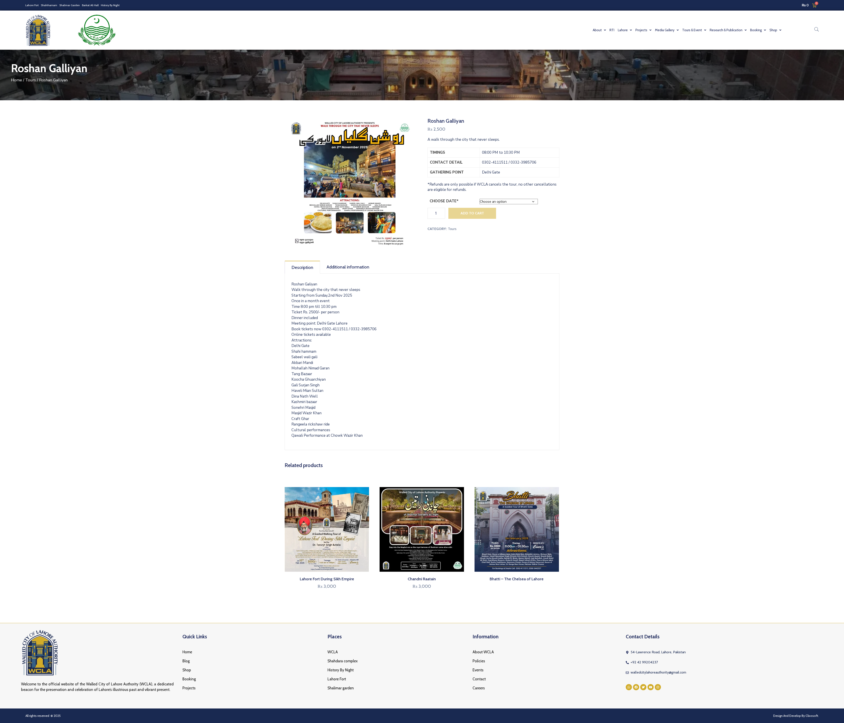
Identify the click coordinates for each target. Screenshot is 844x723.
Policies (479, 661)
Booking (189, 679)
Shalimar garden (340, 688)
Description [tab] (302, 267)
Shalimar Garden (69, 5)
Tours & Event (692, 30)
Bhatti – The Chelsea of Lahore (517, 579)
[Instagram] (658, 687)
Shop (186, 670)
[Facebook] (636, 687)
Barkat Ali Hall (90, 5)
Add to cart (472, 213)
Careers (479, 688)
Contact (479, 679)
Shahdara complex (342, 661)
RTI (611, 30)
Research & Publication (726, 30)
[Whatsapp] (629, 687)
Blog (186, 661)
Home (16, 80)
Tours (30, 80)
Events (478, 670)
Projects (189, 688)
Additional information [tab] (348, 267)
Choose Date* (444, 201)
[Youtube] (651, 687)
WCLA (332, 652)
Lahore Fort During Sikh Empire (327, 579)
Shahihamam (49, 5)
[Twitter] (643, 687)
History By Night (110, 5)
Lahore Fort (32, 5)
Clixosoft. (812, 716)
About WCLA (483, 652)
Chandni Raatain (422, 579)
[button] (599, 30)
